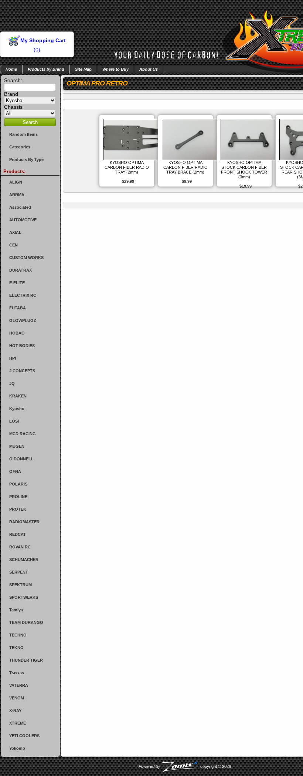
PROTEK (17, 509)
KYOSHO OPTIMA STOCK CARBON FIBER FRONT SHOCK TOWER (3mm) (244, 169)
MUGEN (16, 446)
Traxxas (16, 673)
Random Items (23, 134)
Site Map (83, 69)
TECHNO (18, 635)
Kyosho (16, 408)
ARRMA (16, 194)
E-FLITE (17, 282)
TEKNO (16, 647)
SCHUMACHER (23, 559)
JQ (12, 383)
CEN (13, 245)
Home (11, 69)
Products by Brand (46, 69)
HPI (12, 358)
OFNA (15, 471)
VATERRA (18, 685)
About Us (148, 69)
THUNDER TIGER (26, 660)
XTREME (17, 723)
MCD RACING (22, 433)
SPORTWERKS (23, 597)
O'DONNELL (21, 459)
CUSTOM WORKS (26, 257)
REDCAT (17, 534)
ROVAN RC (20, 547)
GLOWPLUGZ (22, 320)
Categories (19, 147)
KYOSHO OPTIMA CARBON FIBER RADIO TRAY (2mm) (127, 167)
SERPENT (18, 572)
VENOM (16, 698)
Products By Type (26, 159)
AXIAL (15, 232)
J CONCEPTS (22, 371)
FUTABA (17, 308)
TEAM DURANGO (26, 622)
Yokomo (17, 748)
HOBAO (17, 333)
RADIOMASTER (24, 522)
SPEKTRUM (20, 584)
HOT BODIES (22, 345)
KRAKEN (18, 396)
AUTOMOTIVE (23, 220)
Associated (20, 207)
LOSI (14, 421)
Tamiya (16, 610)
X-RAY (15, 710)
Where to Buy (115, 69)
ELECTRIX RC (22, 295)
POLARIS (18, 484)
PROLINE (18, 496)
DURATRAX (20, 270)
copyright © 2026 (185, 766)
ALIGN (15, 182)
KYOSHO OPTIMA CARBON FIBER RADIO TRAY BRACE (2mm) (185, 167)
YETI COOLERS (24, 735)
